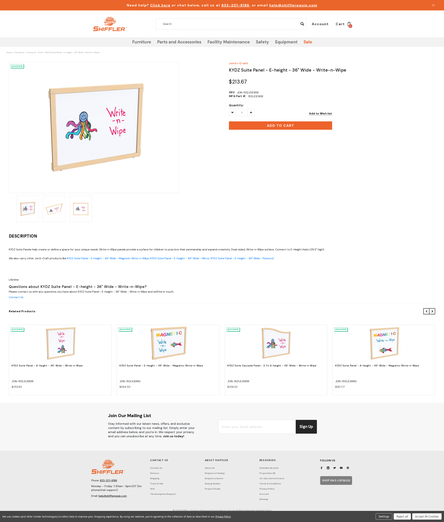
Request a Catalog (215, 473)
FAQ (152, 488)
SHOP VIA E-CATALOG (336, 480)
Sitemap (263, 499)
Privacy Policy (266, 488)
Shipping (154, 478)
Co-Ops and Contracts (271, 478)
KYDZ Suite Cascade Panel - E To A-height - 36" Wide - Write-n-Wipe (272, 365)
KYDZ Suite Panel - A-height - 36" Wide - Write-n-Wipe (47, 365)
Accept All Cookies (427, 516)
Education (19, 52)
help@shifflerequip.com (293, 5)
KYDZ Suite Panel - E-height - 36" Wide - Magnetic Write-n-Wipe (161, 365)
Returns (154, 473)
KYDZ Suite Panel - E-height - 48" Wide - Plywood (242, 258)
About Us (210, 468)
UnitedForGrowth (269, 468)
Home (9, 52)
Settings (384, 516)
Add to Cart (60, 346)
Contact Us (16, 297)
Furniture (31, 52)
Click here (160, 5)
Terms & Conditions (270, 483)
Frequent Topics (263, 510)
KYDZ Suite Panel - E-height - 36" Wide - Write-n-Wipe (72, 52)
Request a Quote (214, 478)
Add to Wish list (320, 113)
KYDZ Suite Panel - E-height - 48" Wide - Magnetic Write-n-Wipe (108, 258)
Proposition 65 (267, 473)
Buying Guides (212, 483)
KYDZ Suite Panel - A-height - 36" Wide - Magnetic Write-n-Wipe (377, 365)
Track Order (157, 483)
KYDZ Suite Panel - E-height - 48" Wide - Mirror (180, 258)
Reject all (402, 516)
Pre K (40, 52)
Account (264, 494)
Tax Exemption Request (163, 494)
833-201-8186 (235, 5)
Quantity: (236, 105)
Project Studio (212, 488)
